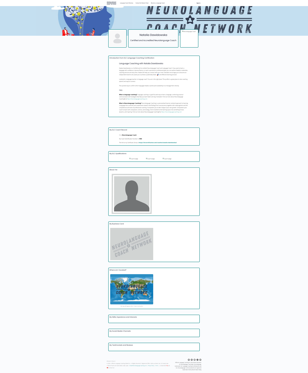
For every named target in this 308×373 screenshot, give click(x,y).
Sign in (198, 3)
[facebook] (189, 360)
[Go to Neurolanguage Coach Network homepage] (111, 2)
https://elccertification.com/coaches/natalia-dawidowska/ (158, 142)
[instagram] (192, 360)
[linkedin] (195, 360)
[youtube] (200, 360)
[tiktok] (197, 360)
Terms (156, 365)
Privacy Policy (151, 365)
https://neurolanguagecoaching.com (137, 99)
